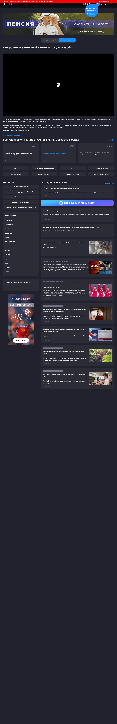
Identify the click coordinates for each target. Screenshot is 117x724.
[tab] (49, 40)
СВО (72, 168)
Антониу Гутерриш (72, 174)
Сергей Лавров (16, 174)
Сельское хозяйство (101, 168)
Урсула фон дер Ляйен (101, 174)
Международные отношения (44, 168)
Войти (110, 3)
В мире (16, 168)
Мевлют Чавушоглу (44, 174)
